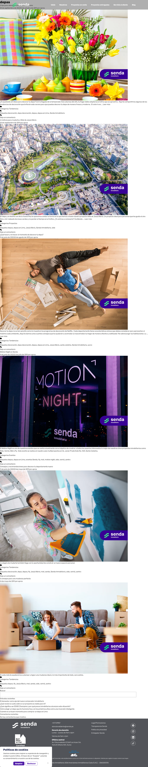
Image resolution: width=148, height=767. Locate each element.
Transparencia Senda (99, 726)
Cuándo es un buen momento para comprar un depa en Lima (24, 711)
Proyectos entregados (100, 5)
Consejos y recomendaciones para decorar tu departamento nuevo (26, 466)
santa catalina (65, 345)
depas (34, 113)
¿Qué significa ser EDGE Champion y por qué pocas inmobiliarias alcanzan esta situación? (35, 706)
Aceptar (19, 763)
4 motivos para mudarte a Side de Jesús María (18, 120)
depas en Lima (43, 113)
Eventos (12, 455)
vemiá (62, 459)
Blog (134, 5)
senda (47, 572)
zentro (67, 459)
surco (90, 345)
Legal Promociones (98, 723)
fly (39, 459)
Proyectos (13, 223)
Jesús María (30, 228)
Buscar (3, 690)
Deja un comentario (7, 117)
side (53, 228)
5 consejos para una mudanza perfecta (15, 578)
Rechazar (31, 763)
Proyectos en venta (79, 5)
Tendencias (13, 109)
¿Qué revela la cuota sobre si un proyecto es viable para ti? (23, 704)
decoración (12, 113)
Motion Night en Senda (9, 352)
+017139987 (56, 723)
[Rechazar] (48, 763)
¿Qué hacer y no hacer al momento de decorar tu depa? (22, 235)
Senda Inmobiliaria (57, 113)
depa (20, 572)
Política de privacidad (99, 729)
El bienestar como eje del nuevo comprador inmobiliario (22, 701)
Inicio (53, 5)
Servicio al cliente (121, 5)
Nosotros (63, 5)
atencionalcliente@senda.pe (62, 726)
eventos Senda (32, 459)
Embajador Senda (98, 733)
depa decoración (24, 113)
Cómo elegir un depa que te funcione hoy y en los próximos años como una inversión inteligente (37, 709)
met (42, 459)
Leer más (106, 104)
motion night (50, 459)
